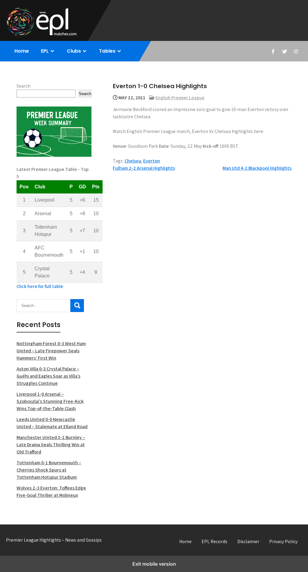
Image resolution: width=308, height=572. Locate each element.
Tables (107, 51)
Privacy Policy (283, 541)
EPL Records (214, 541)
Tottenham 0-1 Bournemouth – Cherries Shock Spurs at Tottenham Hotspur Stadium (49, 469)
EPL (45, 51)
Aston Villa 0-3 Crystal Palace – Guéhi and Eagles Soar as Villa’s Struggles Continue (48, 376)
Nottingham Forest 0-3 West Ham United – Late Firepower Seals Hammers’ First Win (51, 350)
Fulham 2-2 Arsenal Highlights (144, 168)
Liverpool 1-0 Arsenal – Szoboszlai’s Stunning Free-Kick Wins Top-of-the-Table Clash (50, 401)
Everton (151, 161)
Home (21, 51)
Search (23, 86)
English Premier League (180, 97)
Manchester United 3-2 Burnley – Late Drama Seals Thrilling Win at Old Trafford (51, 444)
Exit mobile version (154, 564)
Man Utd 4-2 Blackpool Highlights (257, 168)
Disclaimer (248, 541)
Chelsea (133, 161)
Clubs (74, 51)
